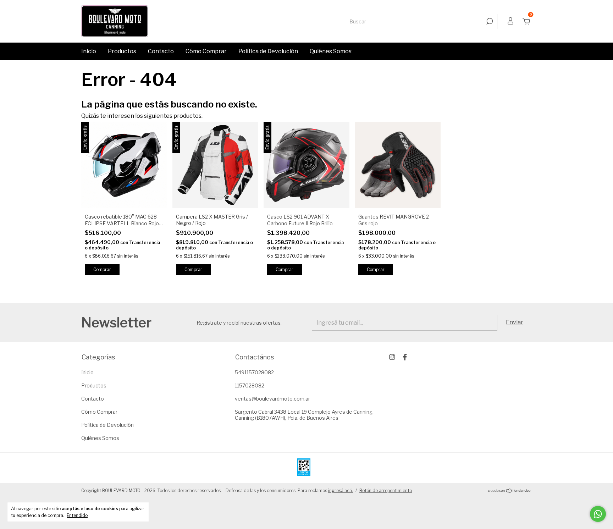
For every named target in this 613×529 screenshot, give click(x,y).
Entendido (77, 515)
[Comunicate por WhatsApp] (598, 514)
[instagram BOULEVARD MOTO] (392, 357)
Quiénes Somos (331, 51)
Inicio (88, 51)
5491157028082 (254, 372)
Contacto (161, 51)
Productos (122, 51)
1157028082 (249, 385)
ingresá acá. (340, 490)
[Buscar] (489, 21)
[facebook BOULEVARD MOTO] (405, 357)
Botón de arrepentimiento (385, 490)
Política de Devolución (268, 51)
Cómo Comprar (206, 51)
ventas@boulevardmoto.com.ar (272, 399)
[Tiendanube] (509, 491)
